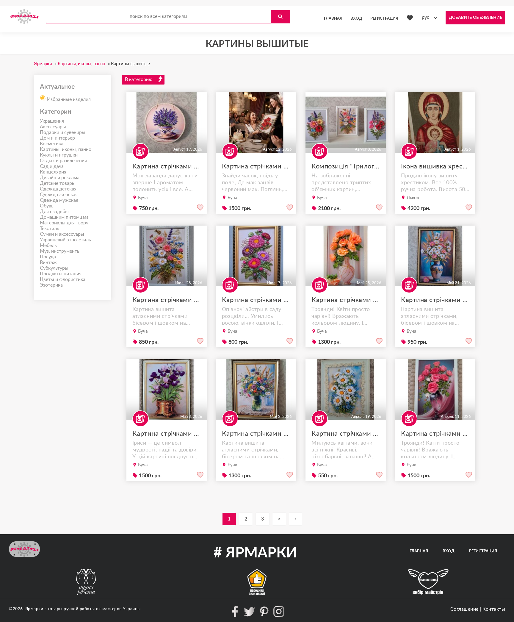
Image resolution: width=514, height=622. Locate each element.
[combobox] (430, 17)
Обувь (47, 206)
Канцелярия (53, 172)
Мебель (48, 245)
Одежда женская (59, 194)
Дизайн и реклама (59, 177)
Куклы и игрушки (59, 155)
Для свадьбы (54, 211)
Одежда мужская (59, 200)
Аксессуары (53, 126)
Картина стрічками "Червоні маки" (256, 166)
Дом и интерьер (57, 138)
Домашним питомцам (64, 217)
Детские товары (58, 183)
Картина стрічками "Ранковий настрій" (435, 300)
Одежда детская (58, 189)
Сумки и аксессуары (62, 234)
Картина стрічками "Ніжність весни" (345, 433)
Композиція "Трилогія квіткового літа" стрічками (345, 166)
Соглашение (464, 609)
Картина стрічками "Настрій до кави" (166, 166)
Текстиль (49, 228)
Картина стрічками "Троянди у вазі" (345, 300)
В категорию (139, 79)
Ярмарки (34, 609)
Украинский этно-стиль (65, 239)
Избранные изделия (68, 99)
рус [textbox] (425, 17)
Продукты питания (61, 273)
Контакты (493, 609)
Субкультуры (54, 268)
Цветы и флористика (62, 279)
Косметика (51, 143)
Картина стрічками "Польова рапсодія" (166, 300)
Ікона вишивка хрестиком (435, 166)
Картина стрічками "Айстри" (256, 300)
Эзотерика (51, 285)
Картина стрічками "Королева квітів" (435, 433)
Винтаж (48, 262)
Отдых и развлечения (63, 160)
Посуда (48, 256)
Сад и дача (52, 166)
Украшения (52, 121)
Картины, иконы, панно (65, 149)
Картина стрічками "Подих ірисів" (166, 433)
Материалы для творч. (65, 223)
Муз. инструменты (60, 251)
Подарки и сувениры (62, 132)
